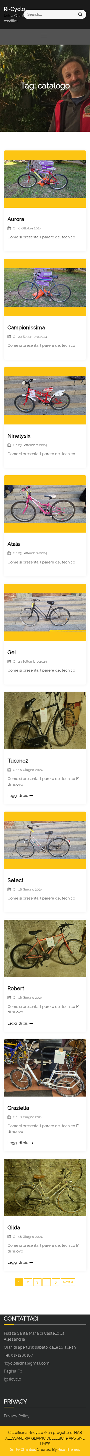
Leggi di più (18, 795)
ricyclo (15, 1379)
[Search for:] (65, 14)
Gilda (14, 1227)
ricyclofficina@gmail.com (27, 1363)
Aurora (16, 219)
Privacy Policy (17, 1416)
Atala (14, 544)
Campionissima (26, 327)
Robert (16, 988)
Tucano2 (18, 761)
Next (66, 1282)
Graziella (18, 1108)
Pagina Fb (13, 1371)
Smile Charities (23, 1449)
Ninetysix (19, 436)
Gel (12, 652)
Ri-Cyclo (14, 9)
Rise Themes (69, 1449)
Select (15, 880)
